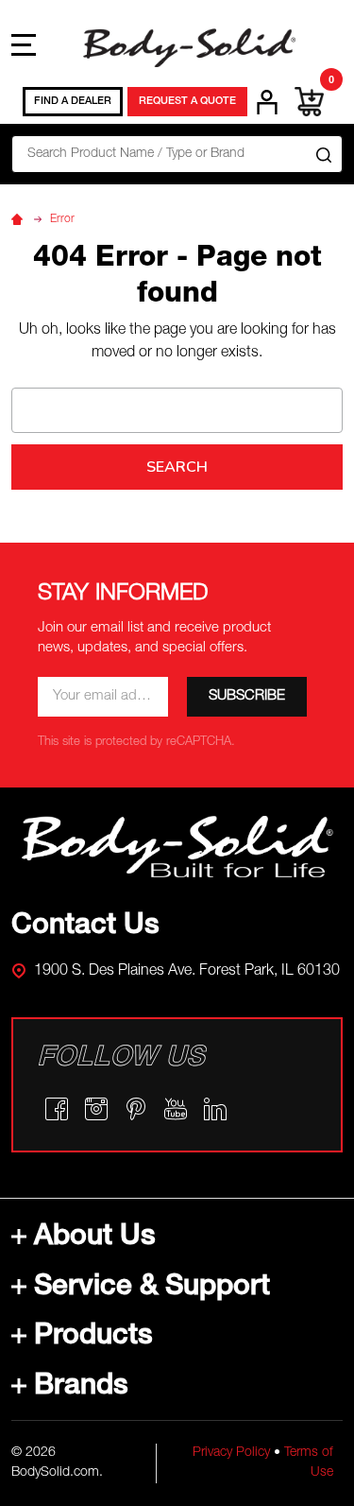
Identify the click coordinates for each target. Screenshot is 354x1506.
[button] (177, 846)
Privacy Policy (231, 1453)
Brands (81, 1388)
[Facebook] (56, 1109)
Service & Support (152, 1288)
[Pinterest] (136, 1109)
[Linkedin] (215, 1109)
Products (93, 1338)
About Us (95, 1238)
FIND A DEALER (72, 101)
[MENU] (23, 44)
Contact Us (85, 927)
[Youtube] (175, 1109)
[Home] (19, 219)
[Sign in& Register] (267, 102)
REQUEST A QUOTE (187, 101)
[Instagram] (96, 1109)
